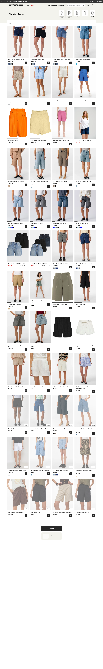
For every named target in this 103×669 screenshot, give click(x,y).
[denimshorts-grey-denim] (10, 227)
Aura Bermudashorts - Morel (60, 181)
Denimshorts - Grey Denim (37, 223)
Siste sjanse (61, 5)
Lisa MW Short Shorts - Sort (15, 428)
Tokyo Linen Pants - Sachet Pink (61, 140)
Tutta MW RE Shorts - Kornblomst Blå (40, 100)
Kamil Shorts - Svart (80, 304)
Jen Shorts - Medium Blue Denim (83, 181)
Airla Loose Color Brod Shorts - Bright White (85, 345)
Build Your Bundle (52, 5)
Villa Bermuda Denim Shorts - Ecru (61, 386)
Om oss (92, 1)
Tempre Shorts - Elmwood (14, 304)
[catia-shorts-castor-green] (31, 305)
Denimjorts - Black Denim (82, 223)
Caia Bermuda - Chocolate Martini (16, 512)
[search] (84, 5)
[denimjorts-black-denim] (13, 227)
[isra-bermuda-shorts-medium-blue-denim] (31, 187)
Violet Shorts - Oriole (13, 140)
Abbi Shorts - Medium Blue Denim (84, 263)
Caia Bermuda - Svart (58, 345)
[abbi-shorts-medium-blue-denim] (57, 268)
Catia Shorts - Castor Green (37, 300)
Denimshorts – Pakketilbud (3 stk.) (39, 263)
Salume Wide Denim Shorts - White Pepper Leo (84, 471)
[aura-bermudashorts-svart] (55, 186)
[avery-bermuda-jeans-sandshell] (9, 186)
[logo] (16, 5)
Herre (28, 5)
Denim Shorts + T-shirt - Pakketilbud (84, 140)
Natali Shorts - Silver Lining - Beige (16, 386)
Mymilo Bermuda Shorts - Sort (83, 512)
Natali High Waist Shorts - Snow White (62, 100)
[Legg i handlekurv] (26, 63)
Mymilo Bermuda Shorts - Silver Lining (62, 512)
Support (99, 1)
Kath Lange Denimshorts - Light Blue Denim (84, 429)
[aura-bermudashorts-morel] (54, 186)
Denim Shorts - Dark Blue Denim (16, 59)
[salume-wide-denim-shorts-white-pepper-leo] (76, 476)
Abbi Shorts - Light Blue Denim (60, 470)
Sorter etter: (82, 23)
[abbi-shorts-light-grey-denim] (54, 268)
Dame (32, 5)
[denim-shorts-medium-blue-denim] (10, 64)
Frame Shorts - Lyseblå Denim (83, 59)
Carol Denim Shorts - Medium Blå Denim (40, 428)
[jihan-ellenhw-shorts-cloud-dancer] (9, 475)
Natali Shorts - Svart (35, 512)
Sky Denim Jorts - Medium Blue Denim (40, 470)
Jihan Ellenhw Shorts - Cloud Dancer (17, 470)
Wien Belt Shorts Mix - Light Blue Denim (39, 345)
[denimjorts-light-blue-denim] (9, 227)
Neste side (51, 528)
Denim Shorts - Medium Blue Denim (61, 59)
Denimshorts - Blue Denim (59, 223)
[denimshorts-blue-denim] (12, 227)
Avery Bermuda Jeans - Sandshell (16, 181)
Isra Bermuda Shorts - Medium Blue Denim (39, 182)
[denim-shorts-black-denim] (12, 64)
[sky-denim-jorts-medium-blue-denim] (31, 475)
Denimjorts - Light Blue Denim (15, 223)
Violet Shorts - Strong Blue (82, 100)
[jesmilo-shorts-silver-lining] (9, 104)
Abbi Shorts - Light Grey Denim (60, 263)
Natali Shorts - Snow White (37, 386)
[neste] (57, 536)
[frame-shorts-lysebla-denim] (76, 64)
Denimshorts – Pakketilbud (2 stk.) (16, 263)
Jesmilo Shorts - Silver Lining (15, 100)
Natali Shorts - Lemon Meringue (38, 140)
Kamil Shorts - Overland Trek (60, 304)
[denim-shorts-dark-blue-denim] (9, 64)
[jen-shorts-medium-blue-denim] (76, 186)
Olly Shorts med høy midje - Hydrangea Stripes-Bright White (85, 387)
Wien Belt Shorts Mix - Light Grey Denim (16, 345)
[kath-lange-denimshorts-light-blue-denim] (76, 434)
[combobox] (75, 5)
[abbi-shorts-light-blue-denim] (55, 268)
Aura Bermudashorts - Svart (59, 428)
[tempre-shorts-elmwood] (9, 309)
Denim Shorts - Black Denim (37, 59)
